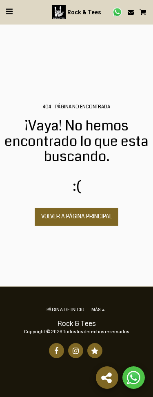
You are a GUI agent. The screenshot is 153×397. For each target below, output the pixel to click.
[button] (9, 11)
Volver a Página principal (76, 216)
